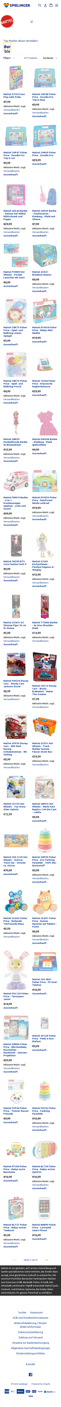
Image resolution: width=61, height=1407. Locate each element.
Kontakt (30, 1364)
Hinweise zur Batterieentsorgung (30, 1342)
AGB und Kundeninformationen (30, 1317)
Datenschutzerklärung (30, 1332)
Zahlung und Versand (30, 1337)
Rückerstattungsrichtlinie (30, 1353)
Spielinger (23, 1384)
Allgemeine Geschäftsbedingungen (30, 1348)
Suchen (22, 1312)
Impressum (36, 1312)
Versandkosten (11, 109)
